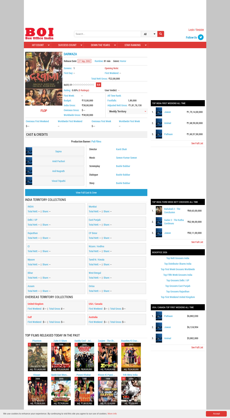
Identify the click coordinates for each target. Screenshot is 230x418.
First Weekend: (112, 73)
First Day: (68, 73)
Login (191, 29)
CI (29, 246)
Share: (45, 211)
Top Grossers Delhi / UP (177, 280)
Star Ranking (133, 45)
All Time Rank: (114, 95)
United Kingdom (35, 303)
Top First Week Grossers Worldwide (178, 269)
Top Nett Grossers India (177, 258)
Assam (31, 286)
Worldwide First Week (129, 121)
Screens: (68, 68)
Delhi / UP (32, 219)
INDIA (31, 206)
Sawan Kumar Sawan (126, 157)
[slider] (83, 85)
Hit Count (38, 45)
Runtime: (99, 61)
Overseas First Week (101, 121)
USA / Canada (95, 303)
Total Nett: (33, 211)
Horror (123, 61)
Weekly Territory (117, 111)
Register (200, 29)
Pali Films (96, 141)
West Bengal (95, 272)
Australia (93, 317)
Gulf (30, 317)
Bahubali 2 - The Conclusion (172, 210)
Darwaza (70, 54)
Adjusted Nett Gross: (117, 105)
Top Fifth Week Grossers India (177, 274)
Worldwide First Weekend (70, 121)
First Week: (69, 95)
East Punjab (95, 219)
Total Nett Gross (99, 78)
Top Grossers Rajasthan (177, 291)
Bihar (30, 272)
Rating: (67, 90)
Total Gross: (55, 308)
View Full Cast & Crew (86, 192)
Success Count (67, 45)
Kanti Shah (121, 149)
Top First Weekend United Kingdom (178, 297)
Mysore (31, 259)
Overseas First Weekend (37, 121)
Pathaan (168, 134)
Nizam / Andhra (96, 246)
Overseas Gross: (71, 110)
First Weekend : (35, 308)
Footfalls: (112, 100)
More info (112, 413)
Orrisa (92, 286)
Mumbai (93, 206)
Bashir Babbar (123, 166)
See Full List (197, 143)
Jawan (167, 112)
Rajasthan (33, 233)
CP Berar (93, 233)
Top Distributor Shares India (177, 263)
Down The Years (100, 45)
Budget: (67, 100)
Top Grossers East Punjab (177, 286)
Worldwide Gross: (72, 115)
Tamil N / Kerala (96, 259)
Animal (167, 123)
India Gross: (69, 105)
